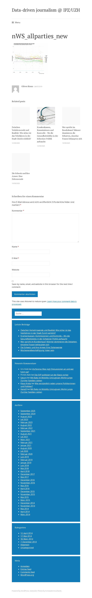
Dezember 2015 (27, 491)
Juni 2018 (24, 465)
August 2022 (26, 425)
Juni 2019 (24, 457)
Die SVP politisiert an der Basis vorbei (51, 375)
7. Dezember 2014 (28, 542)
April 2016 (24, 488)
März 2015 (25, 500)
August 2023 (26, 416)
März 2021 (25, 439)
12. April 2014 (26, 533)
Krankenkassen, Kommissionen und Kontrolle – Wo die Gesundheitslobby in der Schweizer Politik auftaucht (47, 134)
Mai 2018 (24, 468)
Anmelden (24, 566)
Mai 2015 (24, 497)
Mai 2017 (24, 477)
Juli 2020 (24, 451)
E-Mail (15, 258)
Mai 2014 (24, 508)
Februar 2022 (26, 428)
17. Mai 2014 (26, 536)
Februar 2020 (26, 454)
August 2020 (26, 448)
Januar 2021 (25, 445)
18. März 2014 (26, 539)
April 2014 (24, 511)
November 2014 (27, 506)
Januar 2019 (25, 462)
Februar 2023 (26, 422)
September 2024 (27, 413)
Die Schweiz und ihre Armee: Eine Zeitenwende (21, 176)
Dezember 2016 (27, 480)
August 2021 (26, 434)
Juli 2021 (24, 436)
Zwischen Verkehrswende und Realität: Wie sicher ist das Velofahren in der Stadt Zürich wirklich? (21, 133)
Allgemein (24, 544)
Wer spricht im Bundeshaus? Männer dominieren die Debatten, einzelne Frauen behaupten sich (72, 133)
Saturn (23, 377)
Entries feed (25, 569)
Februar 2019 (26, 459)
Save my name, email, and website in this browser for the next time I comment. (42, 285)
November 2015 (27, 494)
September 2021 (27, 431)
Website (15, 269)
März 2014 (25, 514)
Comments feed (27, 572)
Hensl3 (23, 389)
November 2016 (27, 482)
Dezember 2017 (27, 474)
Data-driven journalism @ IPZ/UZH (46, 10)
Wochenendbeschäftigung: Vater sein (37, 350)
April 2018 (24, 471)
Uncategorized (27, 547)
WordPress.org (27, 575)
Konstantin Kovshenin (53, 591)
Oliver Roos (27, 86)
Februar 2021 (26, 442)
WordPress (25, 591)
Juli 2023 (24, 419)
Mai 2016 (24, 485)
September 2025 (27, 411)
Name (15, 246)
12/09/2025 (16, 143)
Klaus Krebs (25, 383)
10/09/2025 (66, 143)
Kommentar (18, 210)
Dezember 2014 (27, 503)
